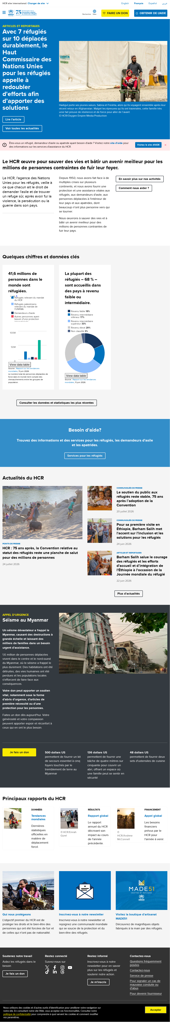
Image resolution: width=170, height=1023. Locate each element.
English (125, 3)
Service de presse (141, 975)
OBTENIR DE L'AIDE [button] (153, 13)
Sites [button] (94, 14)
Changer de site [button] (36, 3)
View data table (20, 364)
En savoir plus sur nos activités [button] (140, 179)
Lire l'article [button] (13, 119)
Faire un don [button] (117, 13)
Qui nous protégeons (16, 914)
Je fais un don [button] (19, 752)
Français (138, 3)
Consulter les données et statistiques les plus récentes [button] (56, 403)
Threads (62, 972)
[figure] (28, 331)
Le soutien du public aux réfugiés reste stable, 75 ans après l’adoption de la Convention (140, 498)
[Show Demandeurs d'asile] (23, 313)
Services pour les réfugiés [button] (84, 455)
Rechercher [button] (86, 14)
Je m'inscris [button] (98, 982)
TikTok (47, 972)
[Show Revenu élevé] (79, 327)
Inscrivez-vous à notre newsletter (81, 914)
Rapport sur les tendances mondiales (23, 370)
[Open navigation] (4, 13)
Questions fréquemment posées (145, 963)
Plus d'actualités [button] (128, 593)
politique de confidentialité (17, 1014)
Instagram (62, 967)
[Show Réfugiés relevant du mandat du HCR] (27, 299)
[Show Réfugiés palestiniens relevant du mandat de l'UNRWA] (24, 306)
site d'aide (116, 143)
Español (153, 3)
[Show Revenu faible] (79, 311)
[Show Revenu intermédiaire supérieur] (80, 322)
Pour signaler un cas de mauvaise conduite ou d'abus (145, 984)
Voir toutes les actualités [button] (22, 128)
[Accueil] (19, 13)
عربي (164, 3)
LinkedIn (55, 972)
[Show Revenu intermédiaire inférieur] (80, 316)
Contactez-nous (140, 970)
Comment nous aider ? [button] (134, 188)
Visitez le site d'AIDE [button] (148, 144)
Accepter (155, 1010)
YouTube (70, 967)
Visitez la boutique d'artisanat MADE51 (136, 916)
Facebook (55, 967)
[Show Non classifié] (78, 331)
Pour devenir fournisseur (146, 993)
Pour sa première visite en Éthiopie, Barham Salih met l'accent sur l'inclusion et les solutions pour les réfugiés (140, 531)
